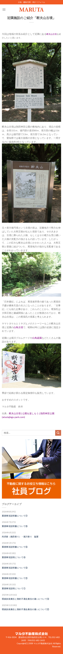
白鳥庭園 (37, 337)
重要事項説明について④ (13, 557)
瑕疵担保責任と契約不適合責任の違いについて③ (25, 599)
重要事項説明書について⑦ (15, 516)
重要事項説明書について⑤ (15, 547)
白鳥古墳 (18, 327)
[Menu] (4, 9)
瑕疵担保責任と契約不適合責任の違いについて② (25, 609)
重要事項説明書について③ (15, 568)
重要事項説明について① (13, 588)
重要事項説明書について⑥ (15, 526)
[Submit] (58, 433)
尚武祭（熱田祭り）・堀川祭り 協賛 (20, 536)
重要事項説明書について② (15, 578)
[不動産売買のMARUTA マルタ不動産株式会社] (31, 9)
